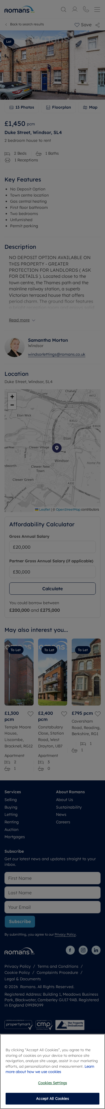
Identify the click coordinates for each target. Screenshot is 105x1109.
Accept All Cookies (52, 1098)
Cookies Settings (52, 1083)
